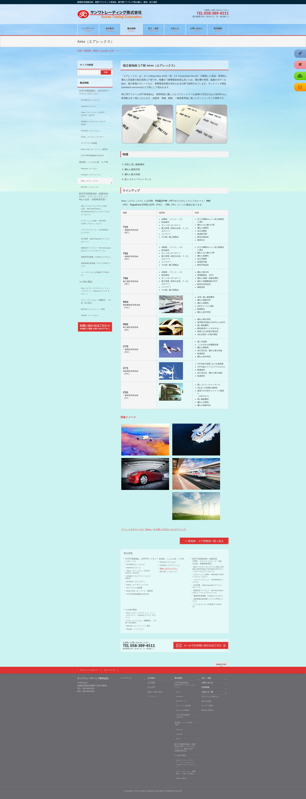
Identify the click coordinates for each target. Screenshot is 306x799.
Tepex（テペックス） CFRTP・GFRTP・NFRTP (138, 572)
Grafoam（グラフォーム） (170, 565)
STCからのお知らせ (210, 696)
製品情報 (128, 553)
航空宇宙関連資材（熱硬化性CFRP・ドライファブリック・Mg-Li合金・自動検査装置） (207, 561)
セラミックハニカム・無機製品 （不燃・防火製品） (140, 622)
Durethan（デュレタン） (136, 581)
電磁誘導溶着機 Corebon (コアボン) (208, 596)
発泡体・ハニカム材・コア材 (171, 559)
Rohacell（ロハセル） (168, 562)
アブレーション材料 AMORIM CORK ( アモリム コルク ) (208, 575)
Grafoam (179, 734)
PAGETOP (221, 664)
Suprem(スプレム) (133, 568)
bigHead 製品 (181, 778)
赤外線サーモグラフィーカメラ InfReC (139, 577)
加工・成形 (206, 678)
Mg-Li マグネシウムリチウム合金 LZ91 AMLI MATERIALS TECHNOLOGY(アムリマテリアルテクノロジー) (208, 569)
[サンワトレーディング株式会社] (111, 15)
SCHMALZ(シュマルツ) (135, 564)
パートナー (152, 696)
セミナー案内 (207, 705)
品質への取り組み (155, 692)
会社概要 (151, 682)
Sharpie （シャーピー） (135, 629)
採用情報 (205, 687)
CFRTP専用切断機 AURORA (137, 594)
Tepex (178, 692)
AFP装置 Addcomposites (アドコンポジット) (207, 586)
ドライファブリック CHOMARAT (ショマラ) (208, 581)
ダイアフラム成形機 (134, 588)
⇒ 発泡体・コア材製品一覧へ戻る (204, 541)
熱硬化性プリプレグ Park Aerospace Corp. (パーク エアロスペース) (207, 591)
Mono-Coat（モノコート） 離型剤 (139, 591)
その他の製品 (131, 610)
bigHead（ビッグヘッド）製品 (138, 626)
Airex (178, 739)
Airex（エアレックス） (169, 568)
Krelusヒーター (181, 701)
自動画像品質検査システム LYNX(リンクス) (207, 600)
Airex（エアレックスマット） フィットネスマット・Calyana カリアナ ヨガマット (140, 615)
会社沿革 (151, 687)
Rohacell (179, 729)
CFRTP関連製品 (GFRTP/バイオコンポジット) (140, 560)
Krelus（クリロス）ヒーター (137, 585)
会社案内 (151, 678)
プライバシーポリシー (89, 670)
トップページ (126, 678)
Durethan (179, 696)
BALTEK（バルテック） (169, 572)
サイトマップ (109, 670)
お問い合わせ (207, 682)
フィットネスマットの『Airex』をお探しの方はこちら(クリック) (153, 529)
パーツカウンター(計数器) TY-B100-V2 (207, 605)
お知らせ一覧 (207, 692)
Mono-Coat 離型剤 (182, 710)
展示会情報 (206, 701)
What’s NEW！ (208, 710)
